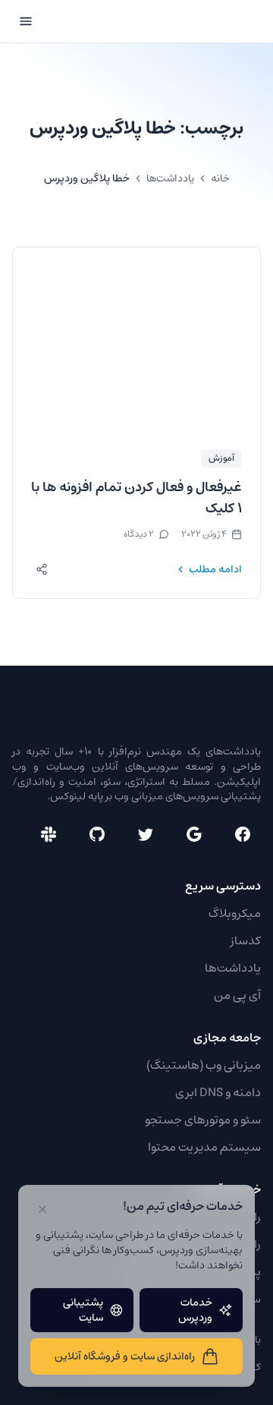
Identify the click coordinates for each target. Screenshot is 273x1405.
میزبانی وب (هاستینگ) (203, 1065)
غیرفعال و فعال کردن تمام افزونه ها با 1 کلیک (136, 498)
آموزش (221, 458)
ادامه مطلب (215, 569)
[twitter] (145, 834)
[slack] (48, 834)
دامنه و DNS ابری (218, 1092)
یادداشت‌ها (170, 178)
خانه (220, 178)
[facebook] (242, 834)
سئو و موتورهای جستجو (203, 1119)
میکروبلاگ (235, 913)
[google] (194, 834)
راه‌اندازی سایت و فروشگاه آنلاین (125, 1356)
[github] (97, 834)
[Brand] (204, 21)
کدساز (246, 940)
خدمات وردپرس (195, 1310)
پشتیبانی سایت (83, 1310)
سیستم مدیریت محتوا (204, 1147)
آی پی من (237, 995)
